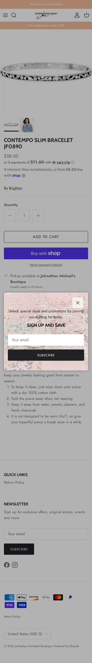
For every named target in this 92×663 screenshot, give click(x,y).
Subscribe (46, 355)
